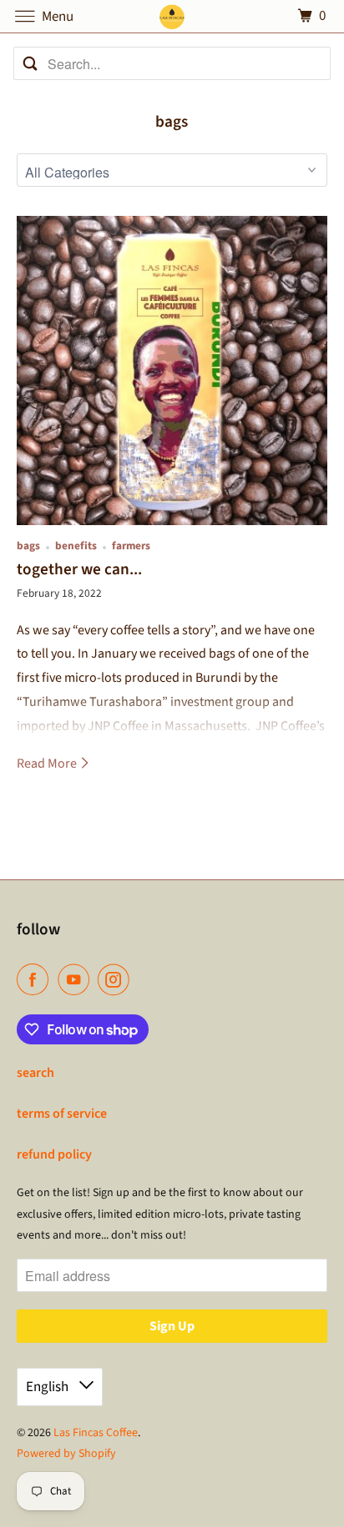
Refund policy (54, 1154)
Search (35, 1073)
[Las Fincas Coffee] (172, 16)
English (48, 1387)
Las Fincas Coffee (95, 1432)
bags (171, 121)
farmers (131, 545)
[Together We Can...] (171, 370)
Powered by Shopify (66, 1453)
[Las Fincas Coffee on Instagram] (117, 980)
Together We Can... (79, 569)
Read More (48, 763)
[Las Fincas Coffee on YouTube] (77, 980)
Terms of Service (62, 1113)
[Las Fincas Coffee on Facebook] (36, 980)
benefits (76, 545)
